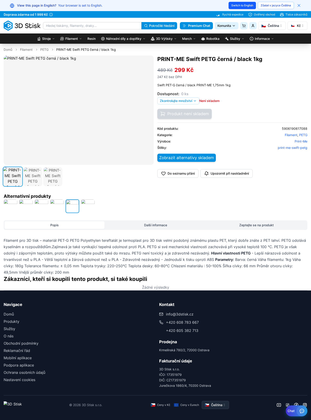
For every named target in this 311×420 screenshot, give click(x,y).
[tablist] (155, 225)
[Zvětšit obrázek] (147, 62)
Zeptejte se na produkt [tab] (256, 225)
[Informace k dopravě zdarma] (51, 14)
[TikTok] (287, 404)
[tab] (12, 176)
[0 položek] (243, 25)
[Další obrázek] (148, 110)
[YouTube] (278, 404)
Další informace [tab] (155, 225)
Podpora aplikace (19, 365)
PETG (44, 49)
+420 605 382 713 (182, 330)
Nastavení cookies (19, 379)
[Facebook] (296, 404)
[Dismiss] (299, 5)
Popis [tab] (54, 225)
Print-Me (301, 141)
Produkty (11, 321)
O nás (8, 336)
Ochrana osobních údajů (24, 372)
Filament (26, 49)
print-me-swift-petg (292, 148)
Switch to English (242, 5)
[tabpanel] (155, 256)
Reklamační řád (17, 350)
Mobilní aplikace (18, 358)
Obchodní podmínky (21, 343)
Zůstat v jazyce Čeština (276, 5)
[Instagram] (304, 404)
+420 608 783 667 (182, 322)
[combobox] (272, 26)
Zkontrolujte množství (176, 101)
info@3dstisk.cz (180, 314)
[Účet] (253, 25)
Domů (8, 49)
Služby (9, 328)
